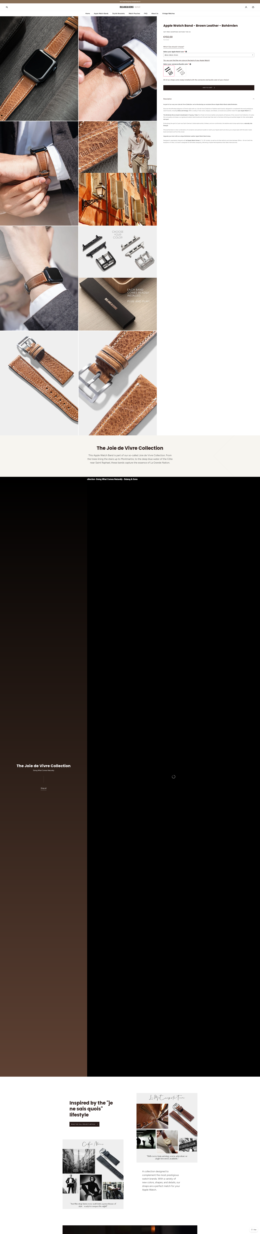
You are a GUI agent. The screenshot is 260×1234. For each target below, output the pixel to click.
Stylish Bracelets (118, 13)
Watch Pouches (134, 13)
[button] (7, 7)
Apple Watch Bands (101, 13)
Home (87, 13)
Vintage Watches (168, 13)
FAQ (145, 13)
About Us (154, 13)
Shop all (43, 788)
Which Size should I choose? (173, 47)
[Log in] (246, 7)
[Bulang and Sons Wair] (130, 7)
